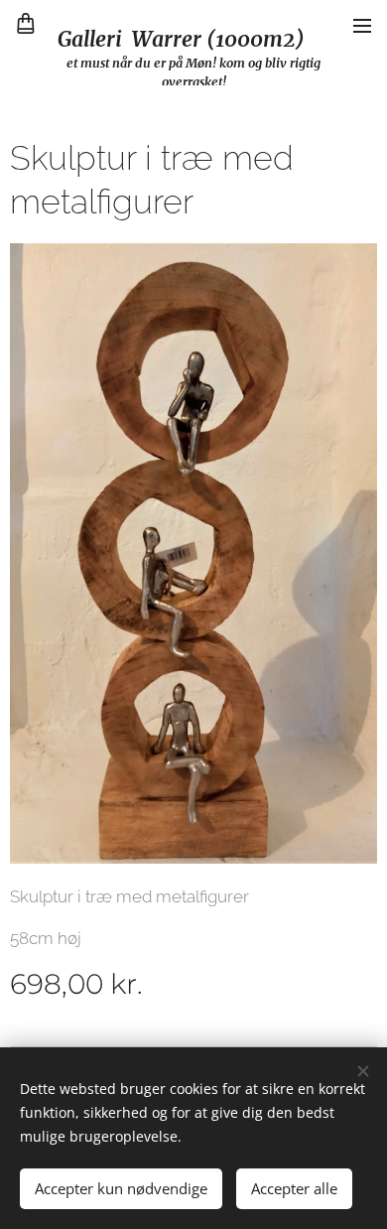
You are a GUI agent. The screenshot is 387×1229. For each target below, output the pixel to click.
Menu (362, 25)
